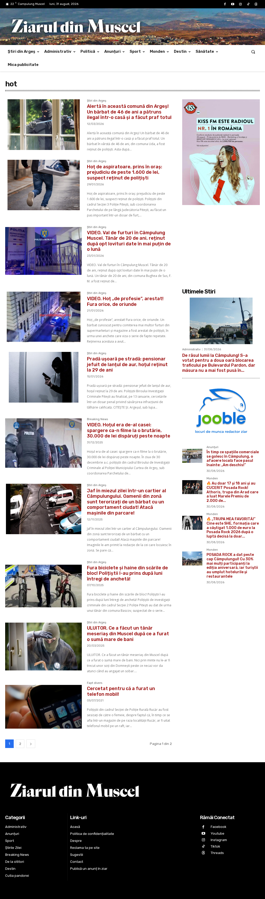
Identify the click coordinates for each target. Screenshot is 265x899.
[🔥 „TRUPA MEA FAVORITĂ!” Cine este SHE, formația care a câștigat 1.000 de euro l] (192, 523)
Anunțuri (212, 447)
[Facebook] (225, 4)
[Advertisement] (221, 243)
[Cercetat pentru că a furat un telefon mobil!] (43, 707)
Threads (217, 853)
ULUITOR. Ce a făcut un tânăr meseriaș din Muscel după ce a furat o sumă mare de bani (128, 633)
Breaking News (97, 419)
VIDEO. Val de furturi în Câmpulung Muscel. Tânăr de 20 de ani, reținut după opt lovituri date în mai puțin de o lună (129, 241)
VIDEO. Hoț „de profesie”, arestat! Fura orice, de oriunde (125, 301)
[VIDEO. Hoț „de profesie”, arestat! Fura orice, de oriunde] (43, 317)
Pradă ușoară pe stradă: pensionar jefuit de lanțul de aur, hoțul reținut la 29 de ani (127, 364)
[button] (253, 51)
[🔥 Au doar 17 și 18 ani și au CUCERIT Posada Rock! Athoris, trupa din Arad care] (192, 487)
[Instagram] (240, 4)
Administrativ (191, 349)
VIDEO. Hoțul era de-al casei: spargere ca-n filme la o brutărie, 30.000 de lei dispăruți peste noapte (128, 430)
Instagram (219, 840)
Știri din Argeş (96, 100)
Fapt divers (94, 683)
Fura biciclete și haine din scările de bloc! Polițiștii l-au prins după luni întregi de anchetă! (127, 573)
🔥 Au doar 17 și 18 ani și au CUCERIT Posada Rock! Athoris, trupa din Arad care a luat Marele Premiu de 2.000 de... (232, 492)
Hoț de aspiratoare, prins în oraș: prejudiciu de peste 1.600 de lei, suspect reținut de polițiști (124, 172)
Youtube (217, 833)
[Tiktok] (248, 4)
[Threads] (256, 4)
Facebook (218, 827)
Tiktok (215, 846)
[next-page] (30, 743)
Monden (212, 478)
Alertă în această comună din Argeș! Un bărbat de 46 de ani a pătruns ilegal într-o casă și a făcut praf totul (129, 111)
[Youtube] (233, 4)
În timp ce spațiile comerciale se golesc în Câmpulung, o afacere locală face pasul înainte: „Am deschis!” (233, 458)
